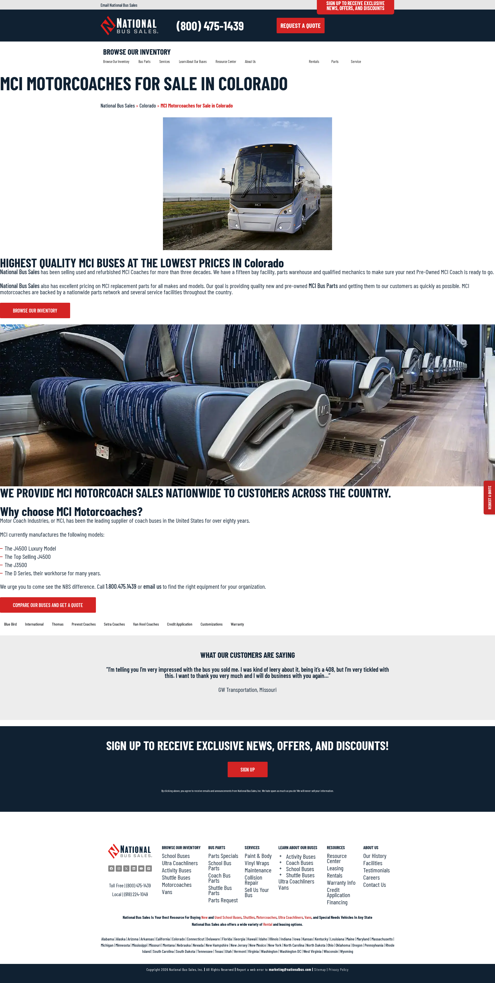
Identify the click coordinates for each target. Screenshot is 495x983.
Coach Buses (299, 862)
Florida (227, 938)
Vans (167, 891)
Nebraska (184, 945)
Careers (371, 877)
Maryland (363, 938)
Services (164, 61)
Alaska (121, 938)
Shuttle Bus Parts (220, 890)
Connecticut (195, 938)
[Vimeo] (149, 868)
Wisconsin (331, 951)
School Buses (176, 855)
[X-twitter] (126, 868)
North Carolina (294, 945)
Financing (337, 902)
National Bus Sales (118, 105)
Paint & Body (258, 855)
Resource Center (226, 61)
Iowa (296, 938)
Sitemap (320, 969)
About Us (250, 61)
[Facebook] (111, 868)
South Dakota (185, 951)
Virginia (253, 951)
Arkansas (147, 938)
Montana (169, 945)
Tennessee (205, 951)
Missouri (155, 945)
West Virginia (312, 951)
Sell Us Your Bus (257, 892)
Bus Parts (144, 61)
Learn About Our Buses (193, 61)
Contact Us (374, 884)
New (204, 917)
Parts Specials (223, 855)
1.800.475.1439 (121, 586)
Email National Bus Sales (119, 4)
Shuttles (249, 917)
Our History (374, 855)
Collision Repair (253, 880)
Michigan (107, 945)
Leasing (335, 868)
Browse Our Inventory (116, 61)
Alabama (107, 938)
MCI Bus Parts (323, 285)
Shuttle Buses (176, 877)
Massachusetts (382, 938)
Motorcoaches (177, 884)
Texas (219, 951)
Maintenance (258, 870)
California (163, 938)
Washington (269, 951)
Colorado (147, 105)
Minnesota (123, 945)
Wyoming (346, 951)
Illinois (273, 938)
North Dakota (315, 945)
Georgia (239, 938)
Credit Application (338, 892)
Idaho (263, 938)
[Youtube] (141, 868)
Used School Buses (228, 917)
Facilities (372, 862)
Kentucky (321, 938)
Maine (350, 938)
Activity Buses (176, 870)
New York (275, 945)
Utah (228, 951)
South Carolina (163, 951)
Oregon (357, 945)
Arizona (133, 938)
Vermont (240, 951)
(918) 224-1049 (136, 894)
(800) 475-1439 (210, 25)
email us (152, 586)
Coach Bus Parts (219, 878)
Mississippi (139, 945)
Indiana (285, 938)
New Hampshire (217, 945)
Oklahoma (343, 945)
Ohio (330, 945)
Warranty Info (341, 882)
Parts (335, 61)
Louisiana (337, 938)
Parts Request (223, 900)
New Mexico (257, 945)
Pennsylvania (374, 945)
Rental (267, 924)
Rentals (314, 61)
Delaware (213, 938)
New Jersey (238, 945)
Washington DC (290, 951)
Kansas (307, 938)
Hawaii (252, 938)
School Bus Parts (219, 865)
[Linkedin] (134, 868)
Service (356, 61)
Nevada (198, 945)
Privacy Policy (339, 969)
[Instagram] (119, 868)
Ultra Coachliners (180, 862)
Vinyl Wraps (257, 862)
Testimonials (376, 870)
